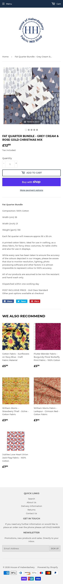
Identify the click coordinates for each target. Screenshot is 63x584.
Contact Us (31, 513)
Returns (31, 509)
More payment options (31, 190)
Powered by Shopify (47, 567)
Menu (9, 4)
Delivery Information (31, 506)
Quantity (7, 158)
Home (5, 56)
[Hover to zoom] (31, 95)
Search (31, 498)
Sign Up (55, 548)
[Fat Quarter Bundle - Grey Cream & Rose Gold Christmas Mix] (26, 130)
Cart (58, 4)
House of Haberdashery (22, 567)
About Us (31, 502)
